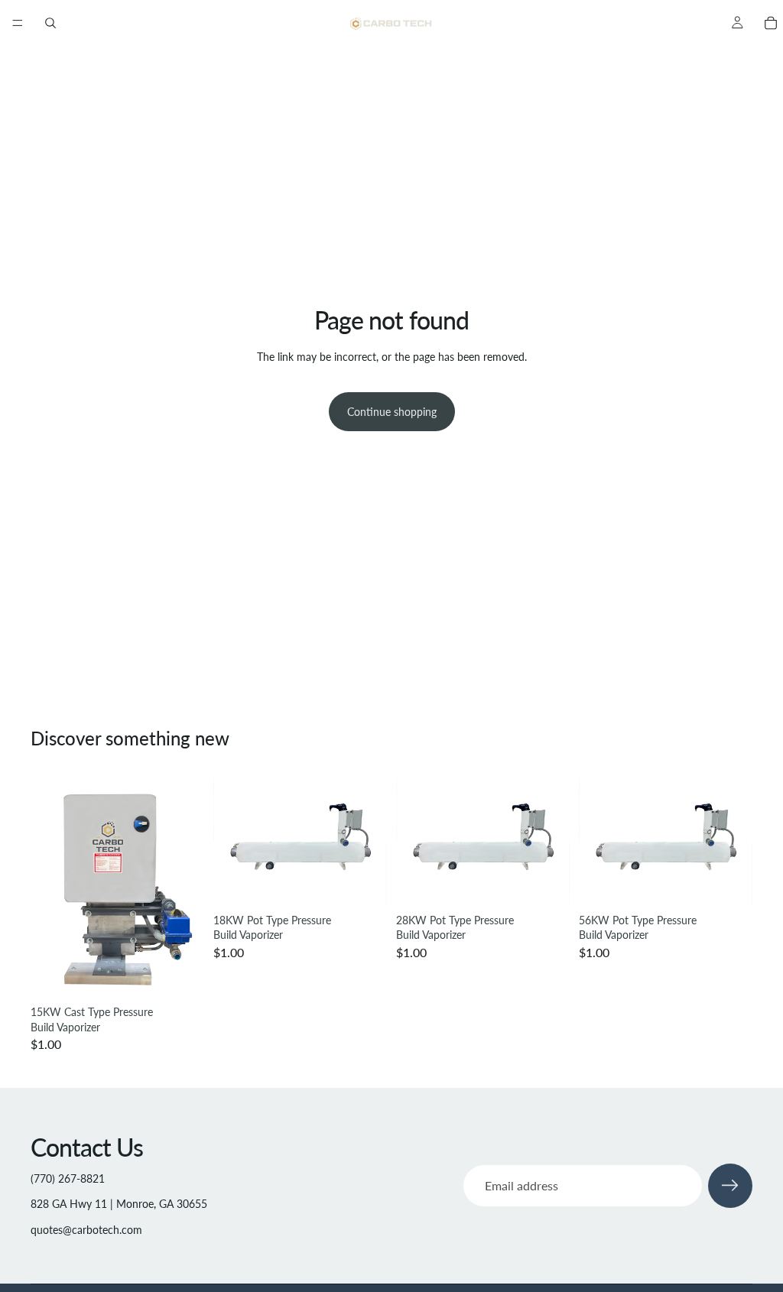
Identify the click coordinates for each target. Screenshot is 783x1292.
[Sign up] (730, 1186)
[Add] (180, 974)
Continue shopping (392, 411)
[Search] (50, 23)
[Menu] (17, 23)
